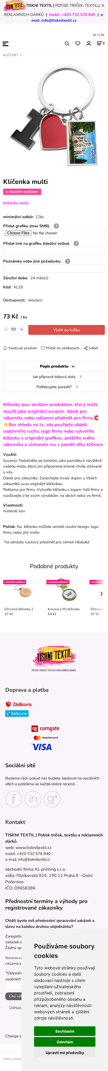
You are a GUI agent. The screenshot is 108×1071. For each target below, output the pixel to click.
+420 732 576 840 (78, 14)
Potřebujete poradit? (54, 386)
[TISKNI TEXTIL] (14, 5)
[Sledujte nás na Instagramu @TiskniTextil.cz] (32, 798)
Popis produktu (54, 366)
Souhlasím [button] (64, 1031)
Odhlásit (16, 1007)
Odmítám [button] (65, 1042)
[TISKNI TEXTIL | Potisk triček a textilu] (54, 658)
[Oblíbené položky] (77, 43)
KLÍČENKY (11, 55)
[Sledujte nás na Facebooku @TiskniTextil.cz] (13, 798)
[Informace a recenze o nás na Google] (52, 798)
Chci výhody (19, 996)
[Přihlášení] (88, 43)
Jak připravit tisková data (54, 376)
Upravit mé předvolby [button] (65, 1052)
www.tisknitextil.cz (33, 848)
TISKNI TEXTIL (39, 5)
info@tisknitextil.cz (59, 20)
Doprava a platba (26, 690)
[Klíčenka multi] (54, 115)
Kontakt (15, 822)
